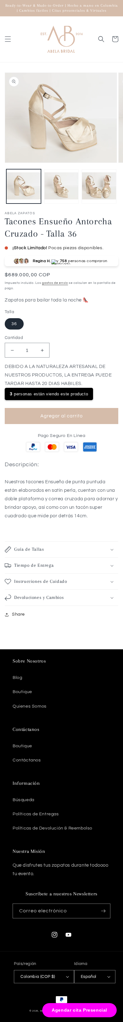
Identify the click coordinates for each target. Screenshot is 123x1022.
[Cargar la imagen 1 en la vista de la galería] (23, 186)
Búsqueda (23, 800)
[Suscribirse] (103, 911)
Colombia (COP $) (37, 976)
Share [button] (18, 614)
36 (14, 324)
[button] (8, 39)
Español (89, 976)
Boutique (22, 692)
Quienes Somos (30, 706)
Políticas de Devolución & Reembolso (52, 828)
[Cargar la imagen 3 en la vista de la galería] (99, 186)
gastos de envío (55, 282)
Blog (17, 677)
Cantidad (14, 338)
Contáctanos (27, 760)
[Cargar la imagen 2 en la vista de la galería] (61, 186)
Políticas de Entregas (36, 814)
